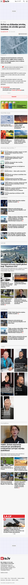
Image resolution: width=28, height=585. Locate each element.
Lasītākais (4, 198)
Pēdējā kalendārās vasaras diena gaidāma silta (20, 284)
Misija (9, 578)
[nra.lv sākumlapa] (6, 1)
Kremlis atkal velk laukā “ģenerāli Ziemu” (6, 125)
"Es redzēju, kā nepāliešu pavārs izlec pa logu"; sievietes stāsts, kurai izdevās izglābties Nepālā (17, 234)
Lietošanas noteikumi (20, 578)
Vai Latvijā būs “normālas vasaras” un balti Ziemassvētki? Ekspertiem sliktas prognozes (16, 153)
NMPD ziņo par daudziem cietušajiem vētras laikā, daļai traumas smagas (6, 141)
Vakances (13, 580)
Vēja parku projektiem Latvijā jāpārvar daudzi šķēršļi (15, 167)
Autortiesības (3, 580)
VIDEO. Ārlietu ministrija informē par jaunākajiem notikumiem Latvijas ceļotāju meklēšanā (17, 226)
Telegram (14, 90)
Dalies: (9, 93)
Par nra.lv (2, 578)
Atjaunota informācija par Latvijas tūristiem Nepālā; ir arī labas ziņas (17, 210)
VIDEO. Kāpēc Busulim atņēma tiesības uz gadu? (16, 201)
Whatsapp (19, 90)
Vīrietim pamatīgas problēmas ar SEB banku (14, 194)
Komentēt (14, 96)
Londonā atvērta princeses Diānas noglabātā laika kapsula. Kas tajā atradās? (15, 179)
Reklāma (5, 578)
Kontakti (17, 580)
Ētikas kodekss (8, 580)
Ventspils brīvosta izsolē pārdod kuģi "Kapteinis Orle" (14, 265)
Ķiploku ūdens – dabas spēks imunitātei (15, 171)
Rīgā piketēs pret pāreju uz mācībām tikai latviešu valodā (15, 175)
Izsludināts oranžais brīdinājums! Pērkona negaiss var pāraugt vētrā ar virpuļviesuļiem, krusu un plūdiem (16, 189)
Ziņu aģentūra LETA (4, 31)
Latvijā (4, 22)
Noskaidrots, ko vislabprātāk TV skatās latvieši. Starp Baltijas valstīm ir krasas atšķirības (7, 285)
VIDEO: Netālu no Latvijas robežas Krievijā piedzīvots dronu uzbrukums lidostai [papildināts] (16, 184)
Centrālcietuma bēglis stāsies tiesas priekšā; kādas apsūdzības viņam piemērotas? (14, 158)
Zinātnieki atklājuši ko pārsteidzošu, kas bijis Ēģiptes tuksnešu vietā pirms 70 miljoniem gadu (20, 468)
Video (3, 347)
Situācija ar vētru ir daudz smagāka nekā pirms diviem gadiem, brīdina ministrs (20, 141)
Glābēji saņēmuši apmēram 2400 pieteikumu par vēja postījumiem (19, 126)
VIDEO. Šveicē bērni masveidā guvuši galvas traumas (7, 468)
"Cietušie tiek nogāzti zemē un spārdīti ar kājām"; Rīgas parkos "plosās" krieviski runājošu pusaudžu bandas (6, 301)
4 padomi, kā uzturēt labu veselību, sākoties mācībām (14, 163)
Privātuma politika (14, 578)
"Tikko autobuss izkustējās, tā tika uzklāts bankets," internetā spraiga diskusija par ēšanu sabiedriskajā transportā (17, 218)
